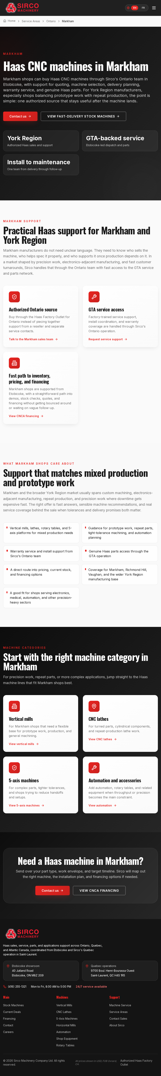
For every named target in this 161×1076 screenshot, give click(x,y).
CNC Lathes (63, 1012)
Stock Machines (13, 1005)
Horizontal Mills (66, 1025)
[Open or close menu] (154, 8)
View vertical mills (21, 744)
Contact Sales (118, 1018)
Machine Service (120, 1005)
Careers (8, 1032)
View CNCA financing (24, 416)
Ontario (51, 21)
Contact (8, 1025)
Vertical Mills (64, 1005)
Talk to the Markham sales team (31, 339)
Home (12, 20)
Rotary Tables (65, 1045)
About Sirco (116, 1025)
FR (143, 7)
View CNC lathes (100, 739)
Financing (9, 1018)
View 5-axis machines (24, 805)
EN (134, 7)
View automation (100, 805)
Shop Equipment (67, 1038)
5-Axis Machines (67, 1018)
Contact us (18, 116)
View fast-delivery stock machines (81, 116)
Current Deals (12, 1012)
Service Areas (31, 21)
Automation (63, 1032)
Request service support (106, 339)
